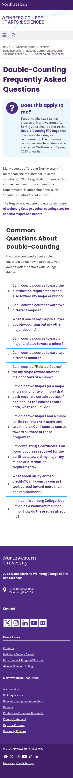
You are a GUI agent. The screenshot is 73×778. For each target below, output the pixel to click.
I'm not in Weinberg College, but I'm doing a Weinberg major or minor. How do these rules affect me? (38, 509)
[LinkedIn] (36, 756)
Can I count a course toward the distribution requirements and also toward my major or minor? (38, 291)
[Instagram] (17, 756)
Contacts (8, 648)
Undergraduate (25, 47)
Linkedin (25, 623)
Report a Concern (14, 725)
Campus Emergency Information (23, 701)
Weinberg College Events (18, 654)
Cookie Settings (25, 763)
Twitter (7, 623)
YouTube (34, 623)
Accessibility (11, 689)
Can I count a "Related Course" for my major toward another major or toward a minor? (37, 372)
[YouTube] (24, 756)
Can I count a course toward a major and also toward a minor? (37, 341)
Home (6, 47)
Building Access (13, 695)
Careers (8, 707)
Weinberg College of (23, 20)
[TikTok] (30, 756)
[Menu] (4, 35)
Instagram (16, 623)
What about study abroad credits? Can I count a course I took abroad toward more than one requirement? (37, 484)
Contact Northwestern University (23, 713)
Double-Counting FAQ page (40, 130)
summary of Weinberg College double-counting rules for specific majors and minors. (36, 209)
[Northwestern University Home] (14, 5)
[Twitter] (11, 756)
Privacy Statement (14, 719)
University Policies (14, 731)
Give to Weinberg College (18, 666)
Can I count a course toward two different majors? (38, 307)
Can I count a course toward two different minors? (38, 355)
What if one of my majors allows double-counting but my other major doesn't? (38, 325)
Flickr (43, 623)
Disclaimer (9, 763)
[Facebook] (6, 756)
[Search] (13, 35)
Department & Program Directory (23, 660)
